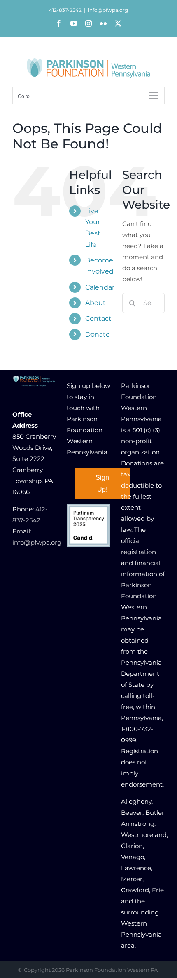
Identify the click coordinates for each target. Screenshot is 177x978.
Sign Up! (102, 483)
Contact (98, 318)
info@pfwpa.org (108, 10)
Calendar (99, 287)
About (95, 303)
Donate (97, 334)
